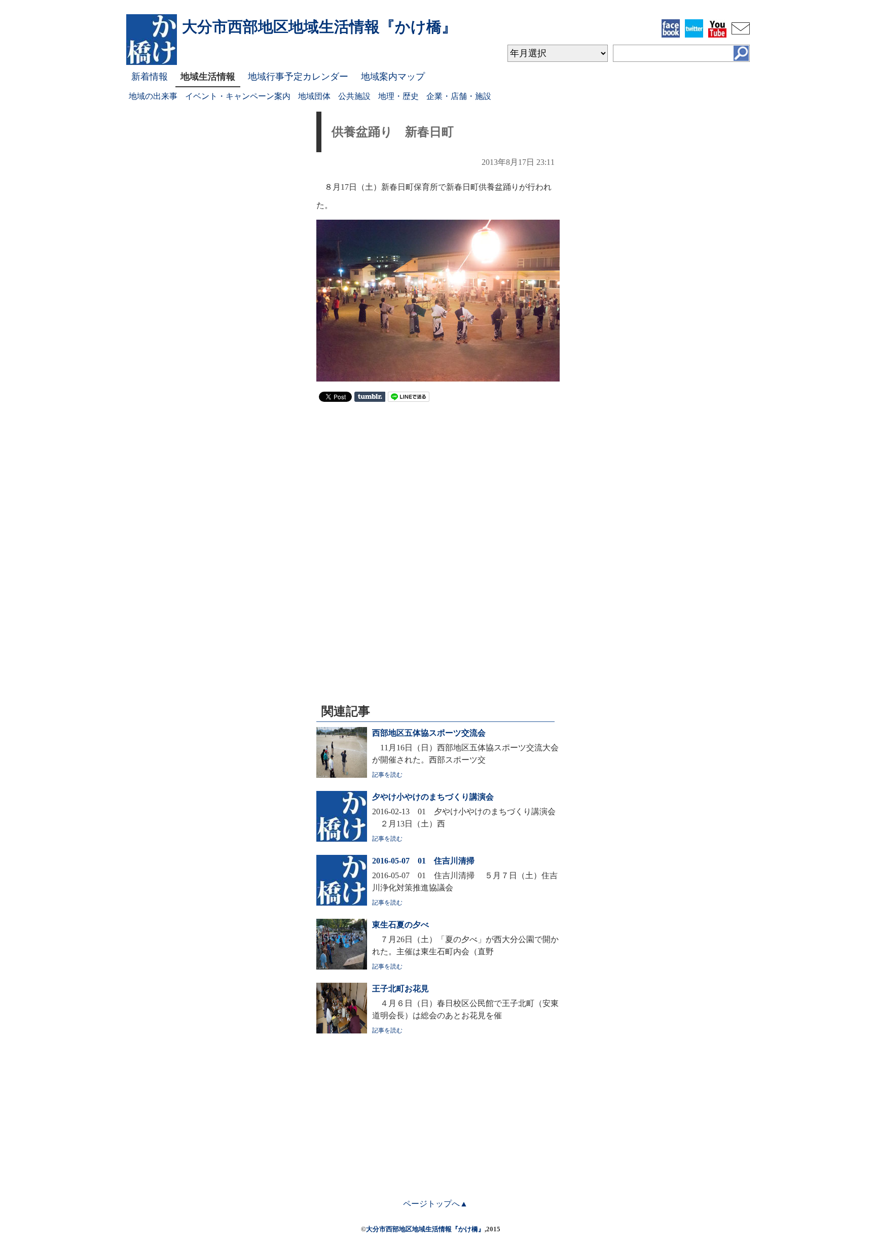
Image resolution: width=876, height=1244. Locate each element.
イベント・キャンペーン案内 (237, 96)
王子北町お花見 (400, 988)
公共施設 (354, 96)
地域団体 (314, 96)
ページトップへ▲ (435, 1203)
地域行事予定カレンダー (298, 77)
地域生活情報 (207, 77)
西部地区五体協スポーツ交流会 (429, 733)
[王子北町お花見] (341, 1030)
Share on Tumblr (369, 397)
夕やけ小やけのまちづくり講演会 (433, 796)
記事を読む (387, 774)
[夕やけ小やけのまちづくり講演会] (341, 839)
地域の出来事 (153, 96)
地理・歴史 (398, 96)
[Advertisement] (438, 483)
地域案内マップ (393, 77)
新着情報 (149, 77)
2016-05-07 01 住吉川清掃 (423, 860)
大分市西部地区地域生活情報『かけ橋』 (425, 1229)
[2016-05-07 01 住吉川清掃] (341, 903)
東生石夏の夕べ (400, 924)
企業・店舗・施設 (458, 96)
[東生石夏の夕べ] (341, 966)
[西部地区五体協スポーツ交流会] (341, 775)
